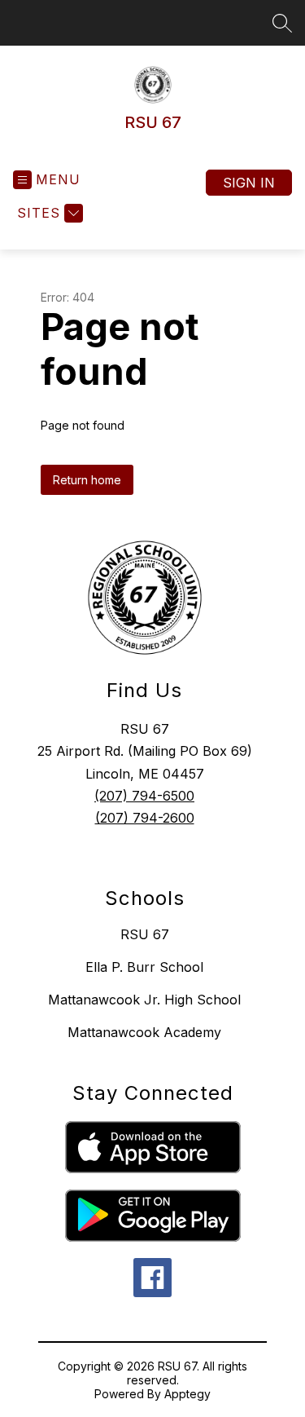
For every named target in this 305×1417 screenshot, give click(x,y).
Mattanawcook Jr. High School (144, 999)
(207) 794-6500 (144, 796)
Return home (87, 480)
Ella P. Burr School (144, 967)
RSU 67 (144, 934)
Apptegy (187, 1394)
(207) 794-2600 (144, 818)
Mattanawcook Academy (144, 1032)
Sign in (249, 182)
